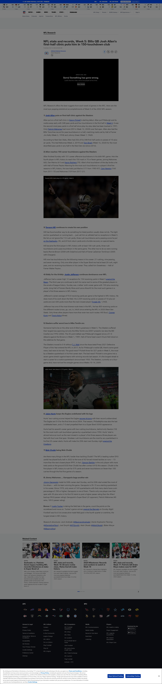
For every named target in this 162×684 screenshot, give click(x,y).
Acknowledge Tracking (133, 676)
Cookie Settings (32, 682)
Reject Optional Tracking (116, 676)
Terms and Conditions (75, 671)
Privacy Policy (45, 673)
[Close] (159, 676)
